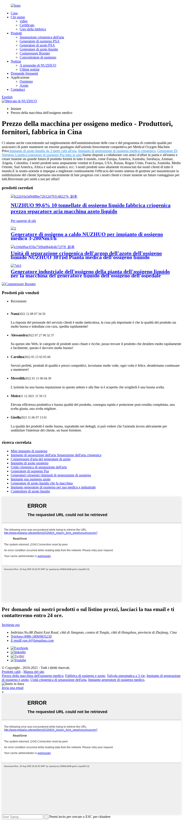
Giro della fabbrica (33, 29)
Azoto (24, 85)
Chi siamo (18, 17)
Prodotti (16, 33)
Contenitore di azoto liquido (30, 491)
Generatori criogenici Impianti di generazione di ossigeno (51, 475)
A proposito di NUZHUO (38, 65)
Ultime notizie (30, 69)
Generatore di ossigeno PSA (40, 41)
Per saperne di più (23, 221)
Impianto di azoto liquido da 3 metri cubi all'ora (43, 151)
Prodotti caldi (11, 672)
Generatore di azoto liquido (39, 49)
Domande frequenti (24, 73)
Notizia (16, 61)
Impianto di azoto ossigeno (29, 463)
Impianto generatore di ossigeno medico (116, 680)
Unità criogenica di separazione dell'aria (39, 467)
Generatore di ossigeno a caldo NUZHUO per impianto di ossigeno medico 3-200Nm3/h (87, 236)
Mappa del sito (33, 672)
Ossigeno (26, 81)
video (23, 21)
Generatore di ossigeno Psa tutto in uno (53, 155)
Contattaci (18, 89)
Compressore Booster (35, 53)
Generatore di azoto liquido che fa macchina (42, 483)
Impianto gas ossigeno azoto (30, 479)
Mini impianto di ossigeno (29, 451)
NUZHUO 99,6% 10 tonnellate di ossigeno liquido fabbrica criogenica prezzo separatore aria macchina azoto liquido (91, 208)
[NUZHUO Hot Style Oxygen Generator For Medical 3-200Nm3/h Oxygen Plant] (13, 228)
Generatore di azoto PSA (37, 45)
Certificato (27, 25)
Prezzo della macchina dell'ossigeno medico (32, 676)
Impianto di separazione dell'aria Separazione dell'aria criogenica (56, 455)
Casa (14, 13)
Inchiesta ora (11, 625)
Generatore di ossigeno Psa (30, 471)
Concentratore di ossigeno (38, 57)
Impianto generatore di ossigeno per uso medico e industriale (53, 487)
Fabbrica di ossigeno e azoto (85, 676)
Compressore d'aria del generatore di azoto (41, 459)
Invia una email (12, 688)
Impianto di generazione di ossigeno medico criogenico (117, 151)
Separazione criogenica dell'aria (42, 37)
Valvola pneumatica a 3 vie (126, 676)
